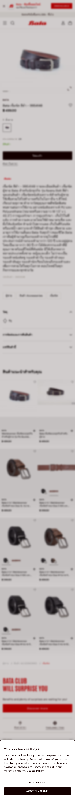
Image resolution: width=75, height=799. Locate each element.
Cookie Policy (35, 771)
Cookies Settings (37, 782)
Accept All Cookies (37, 791)
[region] (37, 769)
